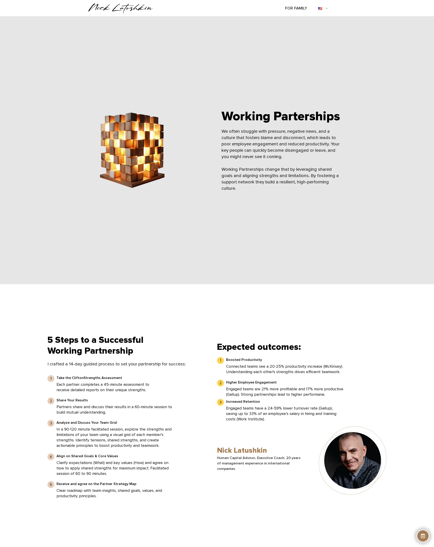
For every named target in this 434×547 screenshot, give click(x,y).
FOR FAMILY (296, 8)
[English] (321, 8)
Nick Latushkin (120, 7)
